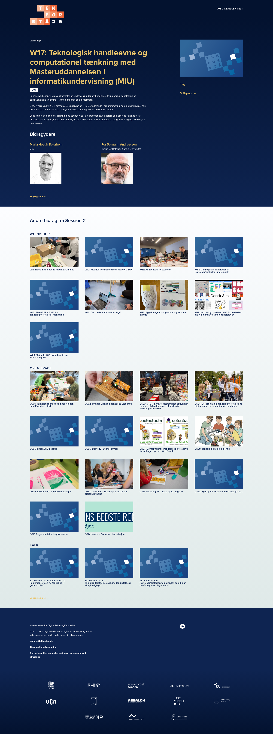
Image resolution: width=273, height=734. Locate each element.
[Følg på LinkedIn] (182, 626)
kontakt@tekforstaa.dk (41, 641)
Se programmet (39, 196)
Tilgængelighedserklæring (43, 647)
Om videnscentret (230, 9)
